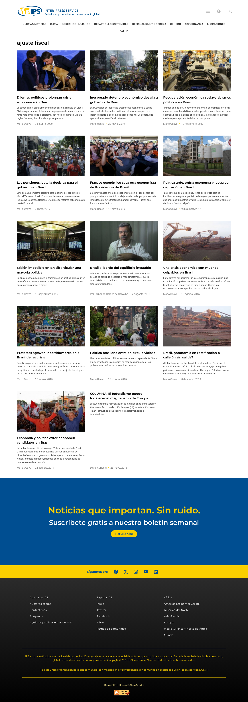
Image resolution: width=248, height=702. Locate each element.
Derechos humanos (76, 24)
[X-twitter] (125, 571)
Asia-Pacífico (173, 616)
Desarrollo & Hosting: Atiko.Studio (124, 684)
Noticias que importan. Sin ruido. (124, 510)
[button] (230, 11)
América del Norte (176, 610)
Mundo (168, 635)
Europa (169, 622)
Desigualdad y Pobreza (149, 24)
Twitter (102, 610)
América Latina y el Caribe (182, 603)
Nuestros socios (40, 603)
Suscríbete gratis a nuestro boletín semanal (124, 522)
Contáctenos (38, 610)
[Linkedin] (155, 571)
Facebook (103, 616)
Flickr (100, 622)
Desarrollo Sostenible (111, 24)
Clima (54, 24)
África (168, 597)
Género (175, 24)
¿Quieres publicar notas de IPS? (51, 622)
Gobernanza (194, 24)
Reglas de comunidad (111, 628)
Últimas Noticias (34, 24)
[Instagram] (135, 571)
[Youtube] (145, 571)
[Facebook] (115, 571)
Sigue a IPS (104, 597)
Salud (124, 31)
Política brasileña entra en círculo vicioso (122, 353)
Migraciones (216, 24)
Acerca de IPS (39, 597)
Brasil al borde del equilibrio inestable (120, 268)
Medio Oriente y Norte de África (185, 628)
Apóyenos (36, 616)
